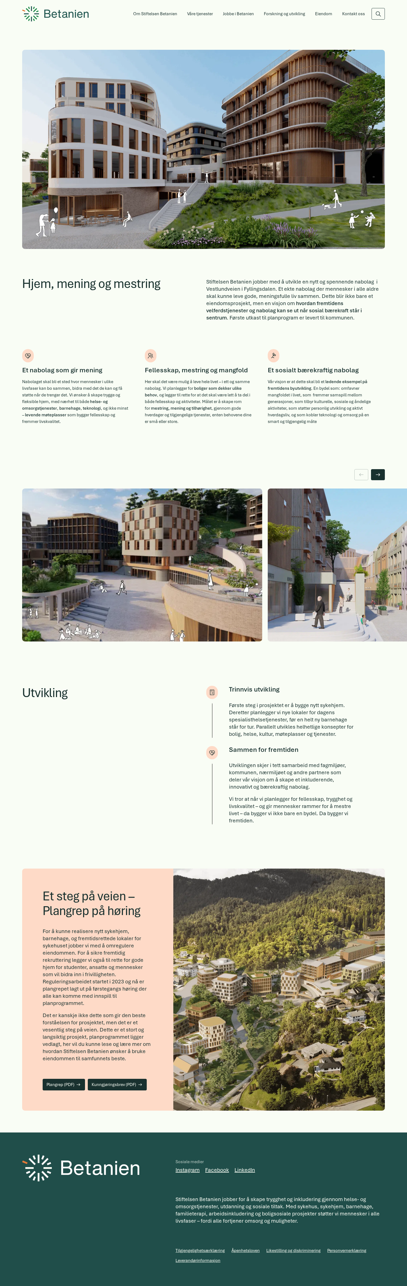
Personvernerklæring (346, 1250)
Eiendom (323, 14)
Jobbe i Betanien (238, 14)
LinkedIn (245, 1170)
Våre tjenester (200, 14)
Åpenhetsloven (245, 1250)
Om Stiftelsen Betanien (155, 14)
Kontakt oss (353, 14)
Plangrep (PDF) (60, 1084)
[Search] (378, 14)
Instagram (188, 1170)
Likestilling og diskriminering (293, 1250)
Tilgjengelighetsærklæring (200, 1250)
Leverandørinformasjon (198, 1260)
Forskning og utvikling (284, 14)
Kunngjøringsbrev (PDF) (114, 1084)
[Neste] (378, 474)
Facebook (217, 1170)
